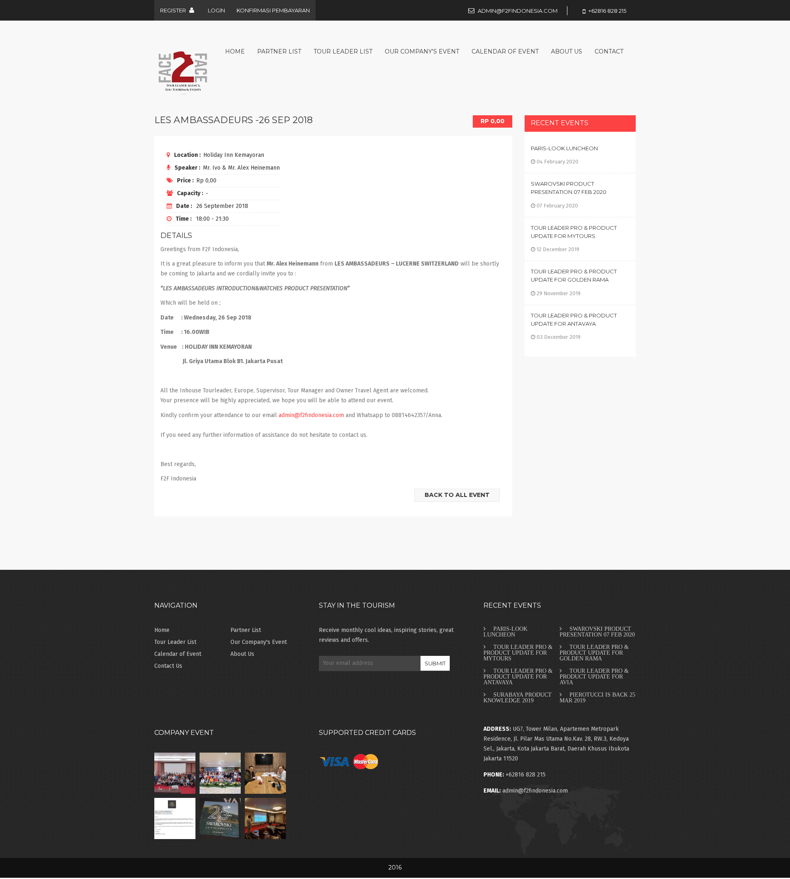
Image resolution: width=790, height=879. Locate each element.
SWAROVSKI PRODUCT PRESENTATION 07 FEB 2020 (597, 631)
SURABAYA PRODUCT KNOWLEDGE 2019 (517, 697)
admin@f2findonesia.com (518, 10)
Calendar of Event (505, 51)
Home (235, 51)
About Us (566, 51)
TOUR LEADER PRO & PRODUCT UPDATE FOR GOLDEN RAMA (594, 652)
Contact (609, 51)
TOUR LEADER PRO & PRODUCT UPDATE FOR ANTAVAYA (518, 676)
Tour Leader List (343, 51)
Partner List (279, 51)
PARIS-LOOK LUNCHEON (564, 148)
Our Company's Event (422, 51)
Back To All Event (457, 495)
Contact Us (168, 665)
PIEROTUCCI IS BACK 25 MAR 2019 (597, 697)
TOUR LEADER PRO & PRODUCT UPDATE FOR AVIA (594, 676)
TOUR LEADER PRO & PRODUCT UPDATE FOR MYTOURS (518, 652)
